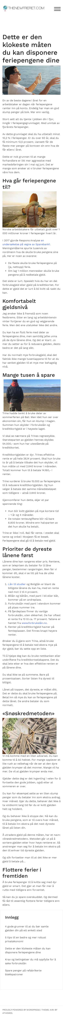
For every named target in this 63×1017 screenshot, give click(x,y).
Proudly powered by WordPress (21, 1010)
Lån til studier (17, 584)
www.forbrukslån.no (34, 623)
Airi (52, 1010)
